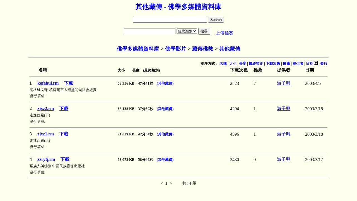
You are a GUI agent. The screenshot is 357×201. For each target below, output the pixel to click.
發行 (323, 63)
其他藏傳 (229, 49)
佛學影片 (175, 49)
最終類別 (256, 63)
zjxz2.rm (45, 108)
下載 (68, 83)
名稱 (223, 63)
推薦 (286, 63)
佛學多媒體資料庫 (138, 49)
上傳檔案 (224, 33)
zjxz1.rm (45, 133)
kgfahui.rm (48, 83)
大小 (233, 63)
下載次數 (273, 63)
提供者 (298, 63)
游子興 (283, 83)
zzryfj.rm (46, 159)
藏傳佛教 (202, 49)
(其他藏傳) (165, 83)
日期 (309, 63)
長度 (242, 63)
